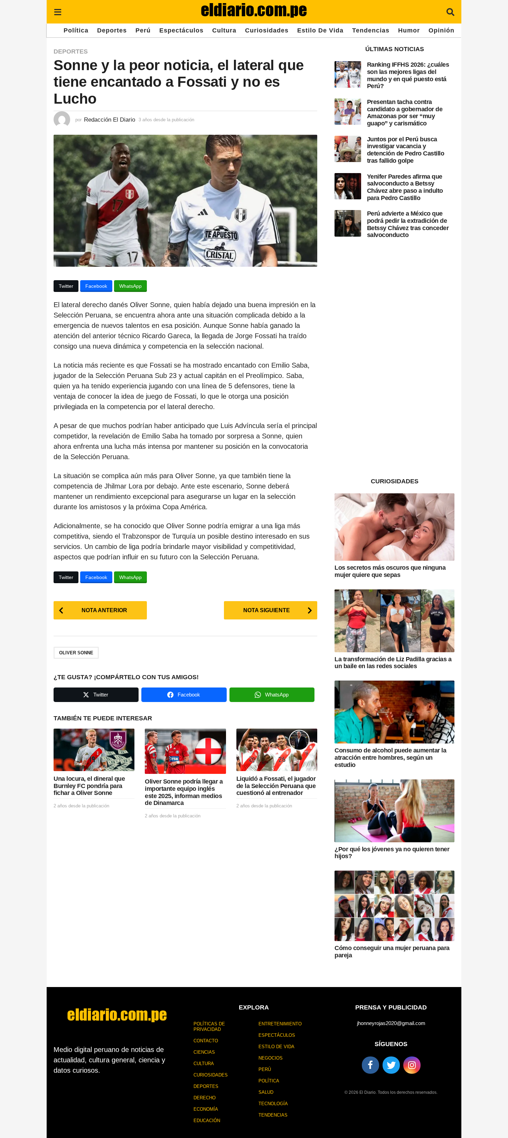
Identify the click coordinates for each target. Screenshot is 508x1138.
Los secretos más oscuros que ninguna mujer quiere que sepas (390, 571)
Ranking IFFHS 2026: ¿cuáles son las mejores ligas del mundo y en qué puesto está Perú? (408, 75)
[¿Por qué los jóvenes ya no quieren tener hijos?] (394, 810)
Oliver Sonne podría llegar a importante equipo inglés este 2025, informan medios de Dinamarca (184, 792)
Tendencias (370, 30)
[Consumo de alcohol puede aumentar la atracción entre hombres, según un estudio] (394, 712)
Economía (206, 1109)
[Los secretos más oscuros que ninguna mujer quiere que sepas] (394, 527)
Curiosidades (267, 30)
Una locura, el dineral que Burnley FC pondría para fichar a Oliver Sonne (89, 785)
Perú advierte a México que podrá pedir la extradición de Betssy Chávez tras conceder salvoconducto (408, 224)
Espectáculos (181, 30)
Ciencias (204, 1052)
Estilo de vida (320, 30)
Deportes (112, 30)
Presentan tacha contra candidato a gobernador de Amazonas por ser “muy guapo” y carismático (405, 112)
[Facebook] (370, 1065)
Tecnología (273, 1103)
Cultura (224, 30)
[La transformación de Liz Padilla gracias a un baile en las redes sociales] (394, 620)
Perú (143, 30)
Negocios (270, 1058)
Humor (409, 30)
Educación (207, 1120)
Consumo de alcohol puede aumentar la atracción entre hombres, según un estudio (390, 757)
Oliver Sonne (76, 652)
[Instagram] (412, 1065)
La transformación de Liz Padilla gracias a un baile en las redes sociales (393, 663)
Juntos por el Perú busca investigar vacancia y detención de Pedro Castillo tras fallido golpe (405, 150)
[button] (58, 12)
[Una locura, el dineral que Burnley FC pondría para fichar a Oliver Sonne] (94, 750)
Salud (265, 1092)
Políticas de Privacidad (209, 1026)
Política (76, 30)
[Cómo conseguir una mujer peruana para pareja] (394, 906)
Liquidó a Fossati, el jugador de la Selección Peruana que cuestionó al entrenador (276, 785)
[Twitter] (391, 1065)
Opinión (441, 30)
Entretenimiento (280, 1023)
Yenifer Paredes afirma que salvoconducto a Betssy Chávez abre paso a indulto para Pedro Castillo (405, 187)
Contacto (206, 1040)
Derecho (205, 1097)
